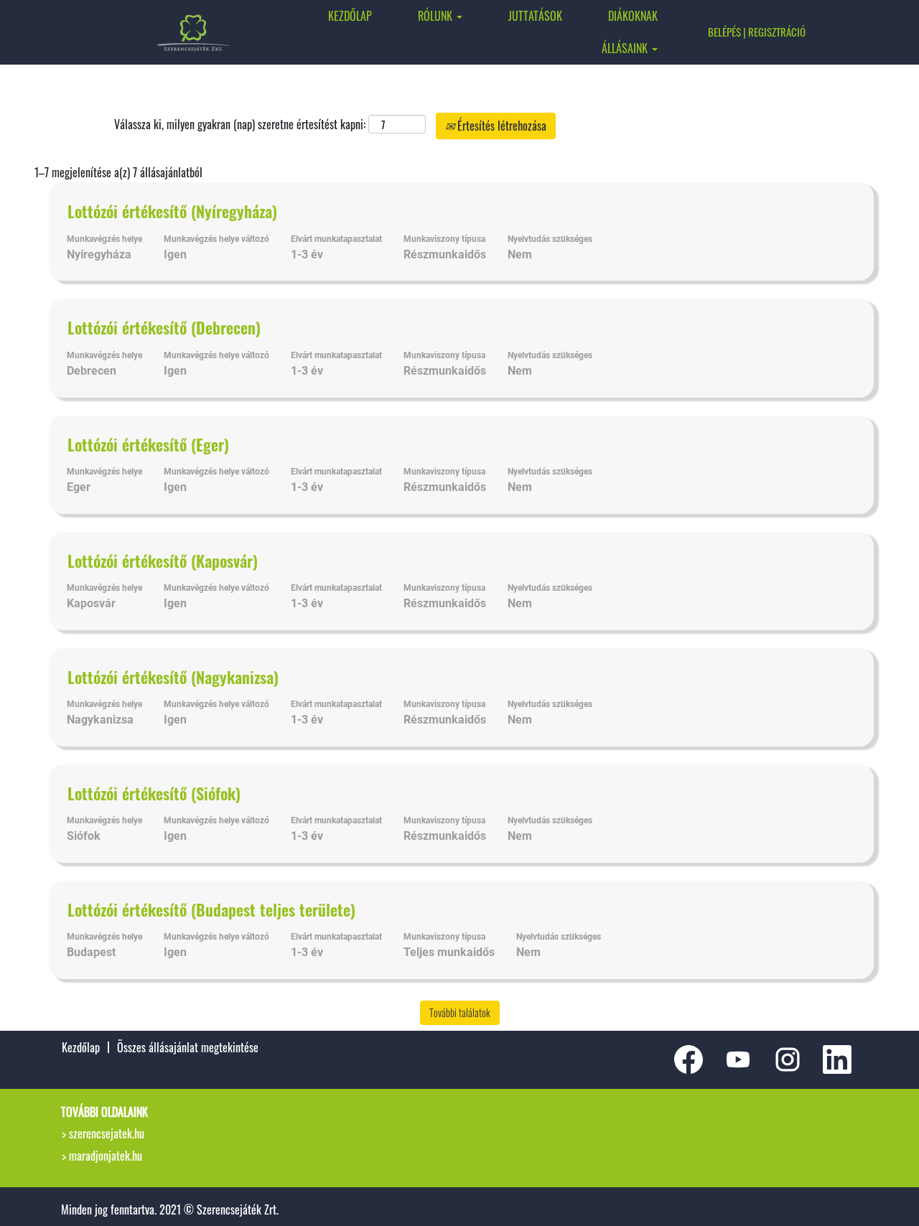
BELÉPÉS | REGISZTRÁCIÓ (757, 31)
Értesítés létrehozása (500, 125)
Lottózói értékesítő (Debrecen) (164, 327)
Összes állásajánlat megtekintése (187, 1047)
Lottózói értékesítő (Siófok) (154, 793)
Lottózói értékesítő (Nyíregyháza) (172, 211)
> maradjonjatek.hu (102, 1155)
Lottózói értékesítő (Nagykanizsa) (173, 676)
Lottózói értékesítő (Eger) (148, 444)
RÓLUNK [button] (436, 15)
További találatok (459, 1012)
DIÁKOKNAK (633, 15)
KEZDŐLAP (350, 15)
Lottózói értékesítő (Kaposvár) (162, 560)
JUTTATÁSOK (535, 15)
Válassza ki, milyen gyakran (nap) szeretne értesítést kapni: (239, 124)
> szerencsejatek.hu (103, 1133)
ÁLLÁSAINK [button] (626, 48)
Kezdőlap (81, 1047)
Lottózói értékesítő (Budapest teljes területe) (211, 909)
